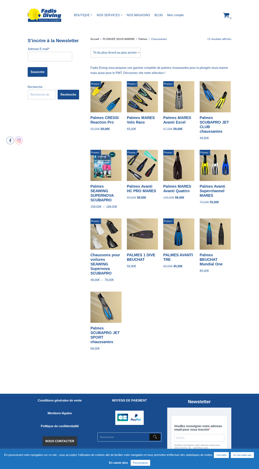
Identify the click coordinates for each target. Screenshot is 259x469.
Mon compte (175, 15)
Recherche (35, 87)
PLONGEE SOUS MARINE (119, 38)
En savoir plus (118, 462)
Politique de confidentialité (60, 426)
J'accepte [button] (221, 455)
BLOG (159, 15)
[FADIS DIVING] (44, 15)
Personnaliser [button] (140, 462)
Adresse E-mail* (38, 49)
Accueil (94, 38)
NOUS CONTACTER (59, 441)
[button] (91, 15)
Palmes (142, 38)
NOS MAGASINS (138, 15)
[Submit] (154, 437)
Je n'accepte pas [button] (242, 455)
